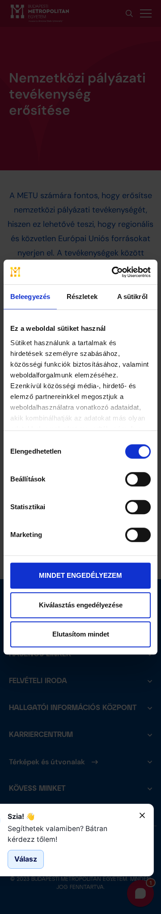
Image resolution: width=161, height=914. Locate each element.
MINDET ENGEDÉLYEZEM (80, 575)
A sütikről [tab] (132, 296)
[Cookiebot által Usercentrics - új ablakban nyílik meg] (113, 272)
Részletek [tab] (82, 296)
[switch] (138, 479)
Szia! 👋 (21, 816)
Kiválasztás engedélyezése (81, 605)
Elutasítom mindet (80, 634)
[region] (70, 834)
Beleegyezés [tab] (30, 296)
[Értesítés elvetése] (142, 815)
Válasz (25, 859)
